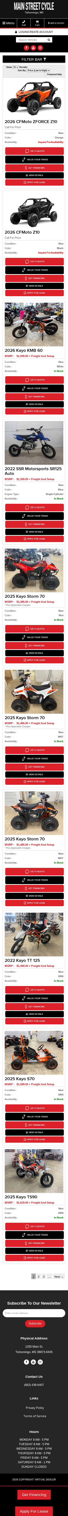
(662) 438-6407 (34, 1384)
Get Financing (34, 1495)
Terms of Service (34, 1416)
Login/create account (35, 31)
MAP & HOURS (57, 23)
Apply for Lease (36, 182)
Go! (48, 40)
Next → (58, 1276)
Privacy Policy (35, 1408)
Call (24, 25)
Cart (37, 25)
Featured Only (54, 74)
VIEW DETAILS (36, 175)
